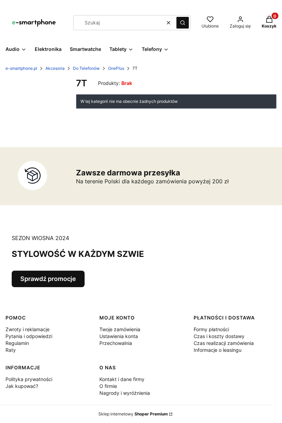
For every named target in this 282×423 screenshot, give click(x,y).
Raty (11, 350)
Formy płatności (211, 329)
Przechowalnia (115, 343)
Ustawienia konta (118, 336)
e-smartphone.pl (21, 68)
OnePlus (116, 68)
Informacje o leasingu (217, 350)
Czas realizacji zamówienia (224, 343)
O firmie (108, 386)
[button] (182, 23)
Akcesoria (55, 68)
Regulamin (17, 343)
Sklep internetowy (133, 413)
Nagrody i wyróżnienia (124, 393)
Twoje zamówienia (119, 329)
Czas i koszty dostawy (219, 336)
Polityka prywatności (29, 379)
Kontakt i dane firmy (121, 379)
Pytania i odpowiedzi (29, 336)
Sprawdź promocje (48, 278)
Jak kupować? (22, 386)
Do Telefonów (86, 68)
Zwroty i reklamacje (28, 329)
